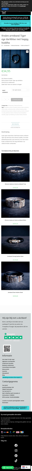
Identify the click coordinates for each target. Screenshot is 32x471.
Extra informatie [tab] (15, 127)
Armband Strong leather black (15, 256)
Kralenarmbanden (18, 105)
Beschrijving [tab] (15, 124)
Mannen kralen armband (12, 112)
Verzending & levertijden (8, 367)
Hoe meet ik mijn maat (8, 359)
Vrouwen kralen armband (21, 114)
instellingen (23, 6)
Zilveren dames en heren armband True (15, 184)
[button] (27, 51)
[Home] (2, 45)
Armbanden (10, 105)
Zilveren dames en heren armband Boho (15, 220)
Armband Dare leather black (15, 292)
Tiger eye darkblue (10, 114)
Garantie (4, 371)
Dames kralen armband (23, 107)
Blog (3, 375)
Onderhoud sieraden (7, 363)
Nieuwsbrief (5, 373)
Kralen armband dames (18, 109)
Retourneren (5, 369)
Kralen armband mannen (15, 111)
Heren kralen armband (7, 109)
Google (12, 327)
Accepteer (5, 9)
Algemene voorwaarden (8, 361)
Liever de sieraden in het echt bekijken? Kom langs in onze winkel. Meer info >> (15, 408)
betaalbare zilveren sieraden (10, 107)
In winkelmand (17, 99)
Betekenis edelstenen (8, 365)
